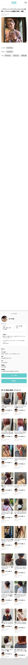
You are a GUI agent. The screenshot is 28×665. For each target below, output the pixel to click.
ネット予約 (14, 380)
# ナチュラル (9, 51)
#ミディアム (16, 55)
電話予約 (14, 386)
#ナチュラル (7, 55)
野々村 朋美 (11, 324)
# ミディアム (9, 47)
